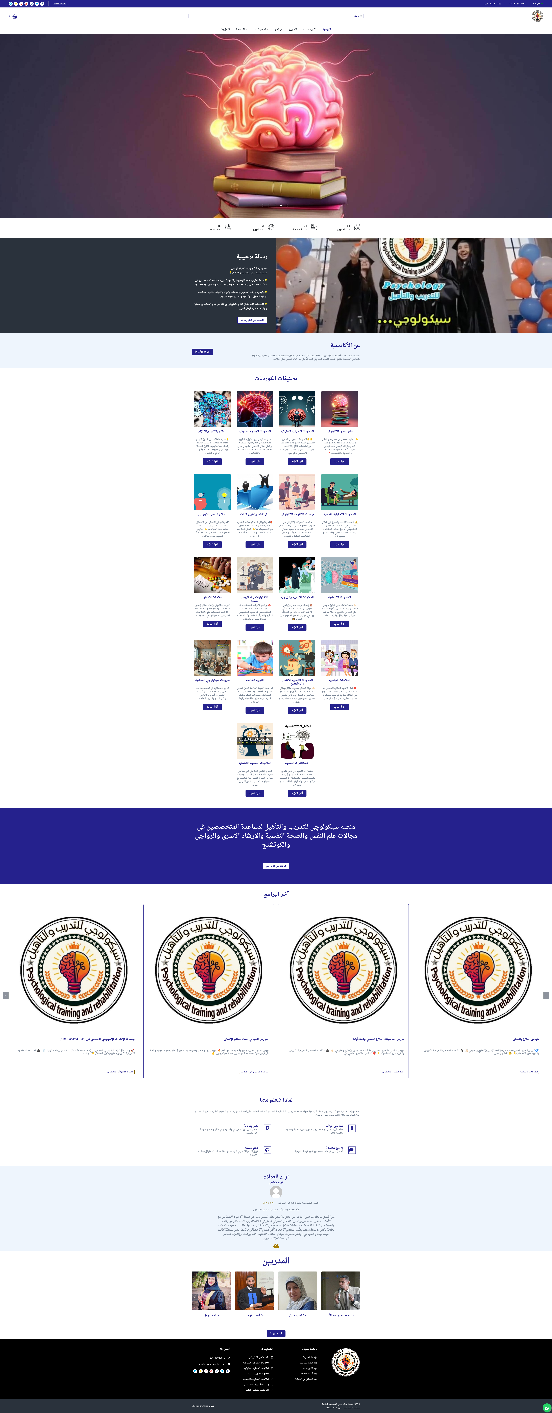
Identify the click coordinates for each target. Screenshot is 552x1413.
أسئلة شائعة (242, 29)
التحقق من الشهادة (304, 1379)
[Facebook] (42, 4)
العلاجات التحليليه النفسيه (256, 1379)
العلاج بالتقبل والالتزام (258, 1374)
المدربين (293, 29)
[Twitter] (37, 4)
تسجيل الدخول (491, 4)
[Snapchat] (16, 4)
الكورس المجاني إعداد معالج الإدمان (381, 1039)
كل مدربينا (276, 1333)
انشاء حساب (516, 4)
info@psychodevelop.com (212, 1364)
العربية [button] (537, 3)
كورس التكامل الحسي (121, 1039)
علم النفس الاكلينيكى (527, 1072)
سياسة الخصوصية (351, 1408)
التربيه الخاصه (126, 1072)
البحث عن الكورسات (252, 320)
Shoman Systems (200, 1406)
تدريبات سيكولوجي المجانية (389, 1072)
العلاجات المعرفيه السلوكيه (256, 1363)
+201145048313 (216, 1358)
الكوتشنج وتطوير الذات (257, 1390)
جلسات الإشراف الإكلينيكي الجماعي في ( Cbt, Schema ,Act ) (232, 1039)
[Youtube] (26, 4)
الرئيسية (326, 29)
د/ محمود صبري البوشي (297, 1315)
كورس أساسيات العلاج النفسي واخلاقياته (513, 1039)
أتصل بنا (225, 29)
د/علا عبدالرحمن (254, 1315)
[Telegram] (11, 4)
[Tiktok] (21, 4)
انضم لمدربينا (306, 1363)
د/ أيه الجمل (340, 1315)
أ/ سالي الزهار (211, 1315)
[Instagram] (32, 4)
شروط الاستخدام (334, 1408)
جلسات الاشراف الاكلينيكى (255, 1072)
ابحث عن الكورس (276, 866)
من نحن (278, 29)
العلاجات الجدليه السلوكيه (256, 1368)
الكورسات (311, 29)
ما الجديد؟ (263, 29)
